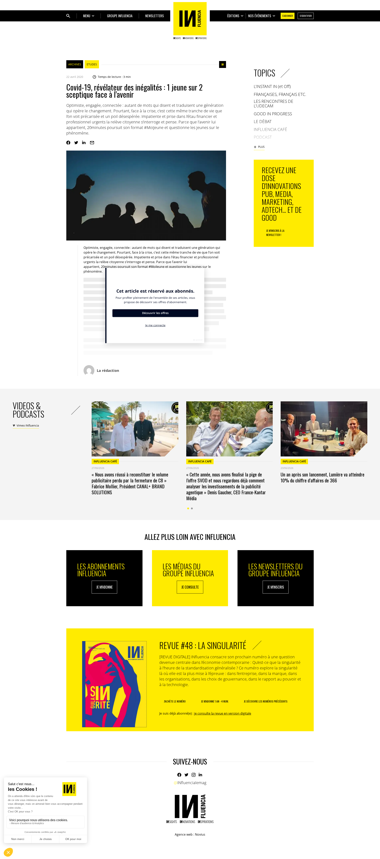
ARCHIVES (74, 64)
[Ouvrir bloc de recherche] (68, 16)
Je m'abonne (104, 587)
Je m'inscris (275, 587)
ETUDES (92, 64)
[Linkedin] (84, 143)
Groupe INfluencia (119, 15)
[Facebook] (68, 143)
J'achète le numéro (175, 701)
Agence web (184, 834)
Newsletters (154, 15)
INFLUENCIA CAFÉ (105, 461)
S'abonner (287, 15)
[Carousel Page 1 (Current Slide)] (188, 508)
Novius (200, 834)
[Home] (190, 20)
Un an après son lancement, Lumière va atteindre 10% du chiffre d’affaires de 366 (322, 477)
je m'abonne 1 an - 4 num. (215, 701)
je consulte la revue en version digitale (222, 713)
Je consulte (190, 587)
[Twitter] (76, 143)
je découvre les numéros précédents (265, 701)
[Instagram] (194, 775)
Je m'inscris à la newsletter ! (275, 232)
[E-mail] (92, 143)
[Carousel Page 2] (192, 508)
